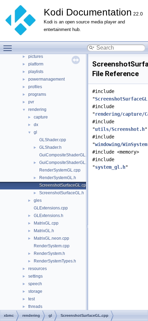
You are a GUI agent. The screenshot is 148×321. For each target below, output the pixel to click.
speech (35, 283)
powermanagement (46, 79)
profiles (35, 86)
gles (38, 200)
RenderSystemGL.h (57, 177)
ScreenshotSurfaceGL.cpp (63, 185)
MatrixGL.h (44, 230)
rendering (37, 109)
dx (36, 124)
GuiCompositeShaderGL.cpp (66, 155)
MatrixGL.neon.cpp (51, 238)
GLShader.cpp (52, 139)
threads (35, 306)
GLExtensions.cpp (51, 208)
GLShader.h (50, 147)
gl (35, 132)
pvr (31, 102)
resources (37, 268)
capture (41, 117)
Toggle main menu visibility (9, 48)
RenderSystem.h (49, 253)
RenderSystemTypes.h (55, 261)
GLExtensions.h (48, 215)
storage (35, 291)
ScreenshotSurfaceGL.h (61, 192)
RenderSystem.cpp (52, 246)
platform (35, 64)
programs (37, 94)
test (31, 299)
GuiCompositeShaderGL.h (64, 162)
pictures (35, 56)
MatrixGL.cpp (46, 223)
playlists (35, 71)
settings (35, 276)
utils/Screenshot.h (120, 129)
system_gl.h (110, 167)
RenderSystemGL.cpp (60, 170)
